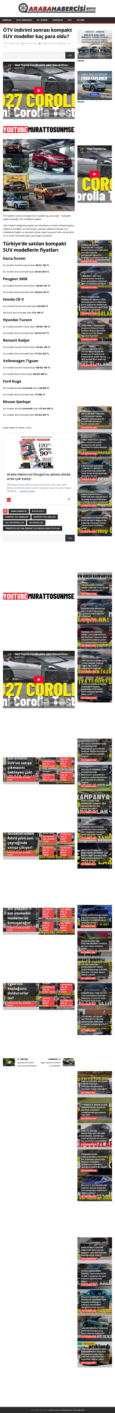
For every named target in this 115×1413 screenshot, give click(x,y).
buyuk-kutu (38, 511)
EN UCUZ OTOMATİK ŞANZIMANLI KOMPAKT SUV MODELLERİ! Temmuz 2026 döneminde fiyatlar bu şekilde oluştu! (94, 855)
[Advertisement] (39, 566)
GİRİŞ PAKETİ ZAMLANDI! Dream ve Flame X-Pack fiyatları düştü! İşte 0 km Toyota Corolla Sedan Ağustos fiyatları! (93, 330)
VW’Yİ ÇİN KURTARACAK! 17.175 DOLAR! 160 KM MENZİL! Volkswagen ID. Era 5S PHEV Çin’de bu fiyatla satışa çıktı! (93, 418)
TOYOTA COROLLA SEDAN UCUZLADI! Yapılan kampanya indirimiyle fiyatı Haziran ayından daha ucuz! (93, 689)
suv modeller (36, 522)
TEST (69, 20)
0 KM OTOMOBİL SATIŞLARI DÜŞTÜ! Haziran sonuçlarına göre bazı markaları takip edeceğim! (94, 1085)
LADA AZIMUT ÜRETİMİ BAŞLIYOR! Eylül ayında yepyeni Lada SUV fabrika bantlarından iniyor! (93, 1251)
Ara (70, 55)
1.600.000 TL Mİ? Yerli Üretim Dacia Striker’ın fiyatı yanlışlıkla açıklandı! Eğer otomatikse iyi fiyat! (94, 280)
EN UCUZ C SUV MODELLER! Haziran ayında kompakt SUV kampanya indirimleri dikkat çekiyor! (94, 1189)
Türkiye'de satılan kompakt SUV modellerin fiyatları (32, 528)
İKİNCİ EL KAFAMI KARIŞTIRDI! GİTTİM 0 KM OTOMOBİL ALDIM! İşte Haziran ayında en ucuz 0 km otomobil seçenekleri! (94, 1135)
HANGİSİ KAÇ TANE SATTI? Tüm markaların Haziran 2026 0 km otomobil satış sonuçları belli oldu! (94, 997)
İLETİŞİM (80, 20)
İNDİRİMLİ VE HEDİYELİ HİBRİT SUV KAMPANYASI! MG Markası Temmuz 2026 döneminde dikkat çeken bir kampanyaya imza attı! (94, 637)
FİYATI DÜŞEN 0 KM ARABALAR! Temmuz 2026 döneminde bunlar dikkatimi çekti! (93, 804)
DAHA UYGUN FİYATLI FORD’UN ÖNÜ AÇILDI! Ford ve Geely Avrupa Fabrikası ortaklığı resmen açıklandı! (94, 498)
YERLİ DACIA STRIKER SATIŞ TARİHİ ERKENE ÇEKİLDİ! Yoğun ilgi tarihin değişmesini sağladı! (94, 664)
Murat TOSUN (30, 43)
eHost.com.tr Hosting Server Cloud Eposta (66, 1410)
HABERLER (7, 20)
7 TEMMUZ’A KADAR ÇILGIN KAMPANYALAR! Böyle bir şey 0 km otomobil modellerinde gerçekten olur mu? (94, 1109)
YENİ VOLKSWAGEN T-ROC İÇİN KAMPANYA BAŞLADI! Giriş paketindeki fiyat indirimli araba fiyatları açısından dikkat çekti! (93, 1354)
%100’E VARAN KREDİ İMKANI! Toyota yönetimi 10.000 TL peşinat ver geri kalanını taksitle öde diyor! (93, 1276)
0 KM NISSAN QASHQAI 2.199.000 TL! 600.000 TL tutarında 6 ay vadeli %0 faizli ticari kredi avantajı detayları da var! (94, 470)
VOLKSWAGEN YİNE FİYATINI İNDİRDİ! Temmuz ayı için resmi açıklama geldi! (94, 945)
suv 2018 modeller (14, 522)
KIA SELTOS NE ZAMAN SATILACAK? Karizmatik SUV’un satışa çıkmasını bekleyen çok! (20, 758)
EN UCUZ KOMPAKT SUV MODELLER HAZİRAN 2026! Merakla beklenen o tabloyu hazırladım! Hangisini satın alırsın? (93, 1302)
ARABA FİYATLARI (48, 43)
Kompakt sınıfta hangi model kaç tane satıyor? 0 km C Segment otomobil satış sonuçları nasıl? (94, 830)
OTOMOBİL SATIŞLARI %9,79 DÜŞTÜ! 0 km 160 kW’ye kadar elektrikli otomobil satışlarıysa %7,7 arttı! (94, 1021)
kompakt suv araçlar (45, 517)
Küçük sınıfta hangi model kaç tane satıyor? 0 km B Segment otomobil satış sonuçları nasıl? (94, 919)
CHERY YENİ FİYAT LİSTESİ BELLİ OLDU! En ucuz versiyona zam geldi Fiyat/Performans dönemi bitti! (94, 444)
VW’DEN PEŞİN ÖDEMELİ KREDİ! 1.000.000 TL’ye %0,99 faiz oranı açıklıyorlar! (94, 587)
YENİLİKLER (57, 20)
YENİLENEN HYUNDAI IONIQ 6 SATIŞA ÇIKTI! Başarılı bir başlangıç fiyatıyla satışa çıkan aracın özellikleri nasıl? (94, 522)
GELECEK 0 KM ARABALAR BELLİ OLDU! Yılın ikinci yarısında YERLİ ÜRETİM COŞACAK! (93, 612)
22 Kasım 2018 (13, 43)
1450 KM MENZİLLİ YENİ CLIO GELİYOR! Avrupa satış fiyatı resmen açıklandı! (94, 1331)
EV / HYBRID (42, 20)
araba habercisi (19, 511)
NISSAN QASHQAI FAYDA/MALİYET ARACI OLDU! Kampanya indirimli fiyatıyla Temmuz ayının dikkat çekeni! (94, 969)
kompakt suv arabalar (16, 517)
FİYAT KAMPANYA (24, 20)
